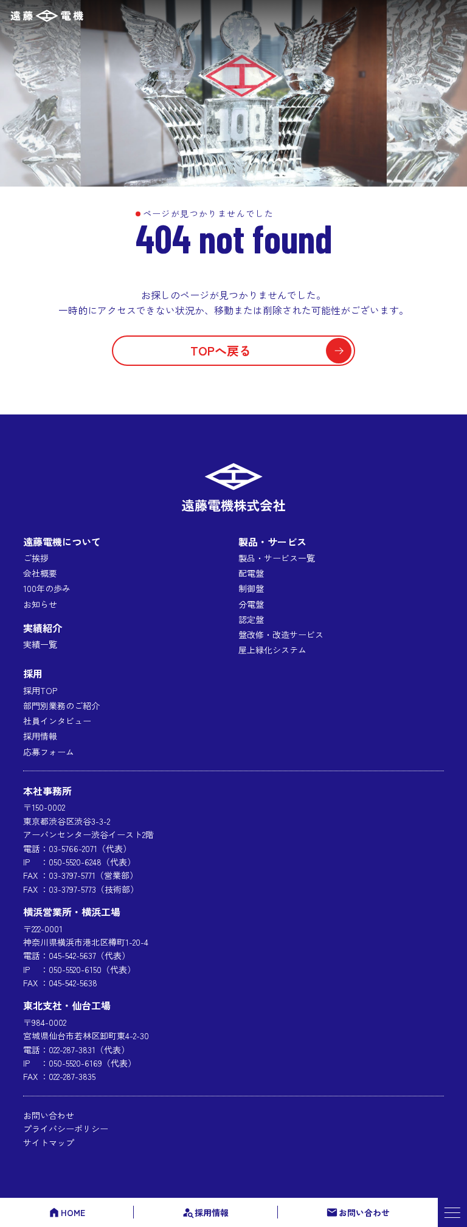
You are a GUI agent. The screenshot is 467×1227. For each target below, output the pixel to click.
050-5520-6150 (75, 969)
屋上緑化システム (272, 650)
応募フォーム (48, 752)
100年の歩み (47, 588)
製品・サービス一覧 (276, 558)
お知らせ (40, 604)
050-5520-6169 (75, 1063)
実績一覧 (40, 644)
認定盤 (251, 619)
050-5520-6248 (75, 862)
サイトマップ (48, 1142)
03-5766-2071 (73, 848)
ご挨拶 (36, 558)
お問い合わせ (364, 1212)
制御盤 (251, 588)
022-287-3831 (72, 1049)
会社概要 (40, 573)
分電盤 (251, 604)
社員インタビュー (57, 721)
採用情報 (212, 1212)
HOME (73, 1212)
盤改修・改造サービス (280, 634)
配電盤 (251, 573)
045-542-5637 (72, 955)
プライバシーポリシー (65, 1128)
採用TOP (40, 690)
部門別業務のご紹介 (61, 705)
